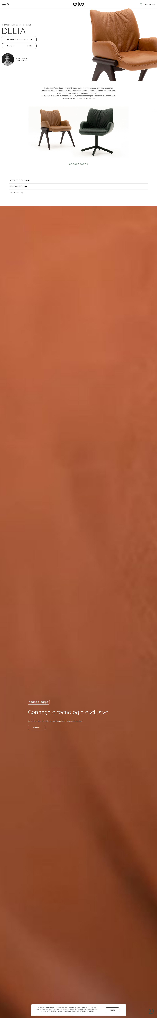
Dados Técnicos (18, 180)
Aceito (112, 1010)
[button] (70, 164)
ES (153, 4)
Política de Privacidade (86, 1011)
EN (150, 4)
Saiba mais (36, 727)
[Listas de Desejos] (141, 4)
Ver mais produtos (21, 60)
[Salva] (78, 4)
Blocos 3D (15, 192)
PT (146, 4)
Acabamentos (17, 186)
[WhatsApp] (150, 1011)
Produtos (5, 25)
